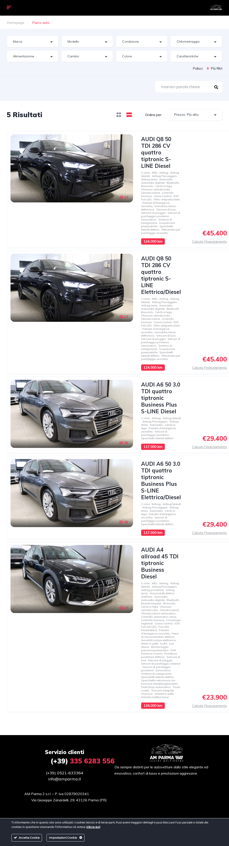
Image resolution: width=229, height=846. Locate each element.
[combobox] (33, 41)
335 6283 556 (82, 761)
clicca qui (93, 827)
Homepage (15, 22)
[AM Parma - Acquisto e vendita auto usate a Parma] (216, 7)
